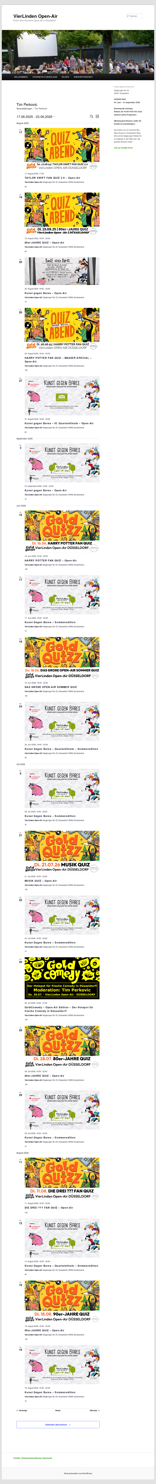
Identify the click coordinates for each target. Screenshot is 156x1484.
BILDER (65, 76)
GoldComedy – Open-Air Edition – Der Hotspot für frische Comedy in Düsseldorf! (59, 1009)
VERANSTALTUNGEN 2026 (44, 76)
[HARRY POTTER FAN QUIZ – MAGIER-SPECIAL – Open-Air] (62, 329)
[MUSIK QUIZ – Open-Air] (62, 852)
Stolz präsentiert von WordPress (78, 1473)
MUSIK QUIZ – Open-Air (41, 880)
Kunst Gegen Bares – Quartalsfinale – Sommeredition (61, 749)
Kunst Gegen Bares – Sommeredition (50, 622)
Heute (57, 1410)
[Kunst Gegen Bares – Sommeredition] (62, 594)
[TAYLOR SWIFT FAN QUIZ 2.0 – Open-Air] (62, 149)
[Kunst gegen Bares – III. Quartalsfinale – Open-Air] (62, 395)
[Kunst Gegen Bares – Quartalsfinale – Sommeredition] (62, 721)
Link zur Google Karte (123, 147)
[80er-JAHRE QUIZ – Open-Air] (62, 214)
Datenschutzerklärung (31, 1458)
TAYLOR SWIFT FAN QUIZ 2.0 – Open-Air (53, 177)
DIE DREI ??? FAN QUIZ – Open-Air (49, 1207)
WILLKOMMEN (21, 76)
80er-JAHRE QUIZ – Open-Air (45, 242)
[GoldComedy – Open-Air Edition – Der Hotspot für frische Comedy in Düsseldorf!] (62, 978)
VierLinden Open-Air (35, 16)
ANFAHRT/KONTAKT (83, 76)
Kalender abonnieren (56, 1424)
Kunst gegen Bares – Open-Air (46, 293)
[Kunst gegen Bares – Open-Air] (62, 271)
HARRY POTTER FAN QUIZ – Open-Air (51, 560)
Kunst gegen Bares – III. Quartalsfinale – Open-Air (59, 423)
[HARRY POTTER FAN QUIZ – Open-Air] (62, 531)
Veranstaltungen (24, 108)
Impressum (47, 1458)
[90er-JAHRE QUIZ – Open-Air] (62, 1301)
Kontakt (16, 1458)
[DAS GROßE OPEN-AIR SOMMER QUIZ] (62, 658)
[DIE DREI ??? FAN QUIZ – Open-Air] (62, 1179)
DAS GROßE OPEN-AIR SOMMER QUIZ (51, 687)
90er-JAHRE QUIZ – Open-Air (45, 1330)
